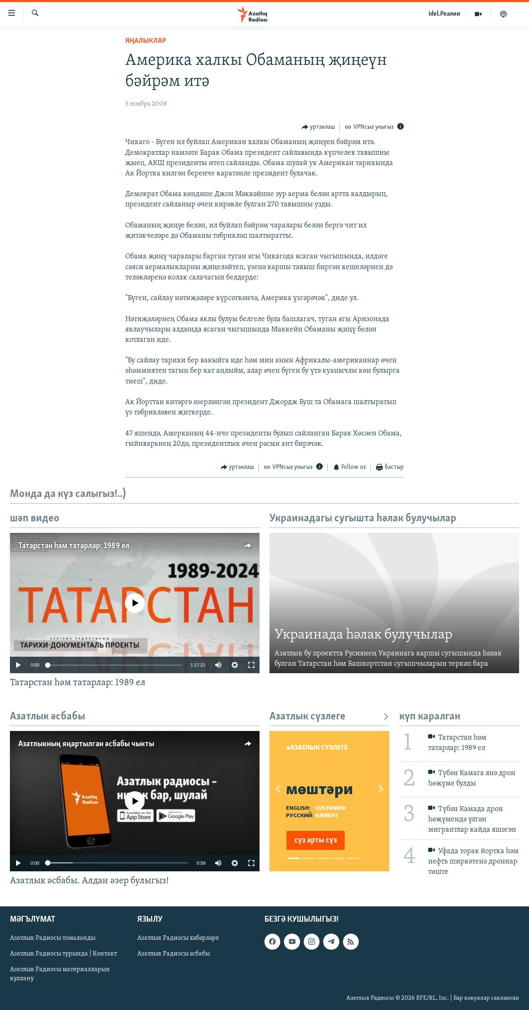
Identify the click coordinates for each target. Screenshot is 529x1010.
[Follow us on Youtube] (292, 941)
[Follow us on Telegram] (331, 941)
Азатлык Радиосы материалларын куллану (60, 974)
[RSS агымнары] (351, 941)
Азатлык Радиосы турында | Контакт (63, 954)
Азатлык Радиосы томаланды (52, 938)
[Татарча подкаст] (503, 14)
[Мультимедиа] (478, 14)
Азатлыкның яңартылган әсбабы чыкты (86, 744)
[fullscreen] (251, 665)
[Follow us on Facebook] (272, 941)
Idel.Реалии (444, 14)
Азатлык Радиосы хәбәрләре (178, 938)
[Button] (318, 127)
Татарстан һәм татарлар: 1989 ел (73, 546)
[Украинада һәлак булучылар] (394, 603)
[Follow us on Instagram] (311, 941)
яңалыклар (145, 41)
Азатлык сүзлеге (307, 716)
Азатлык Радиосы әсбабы (173, 954)
